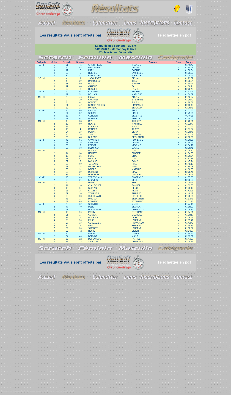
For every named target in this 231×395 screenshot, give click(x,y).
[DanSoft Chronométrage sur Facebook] (189, 12)
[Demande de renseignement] (177, 8)
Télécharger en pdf (174, 35)
